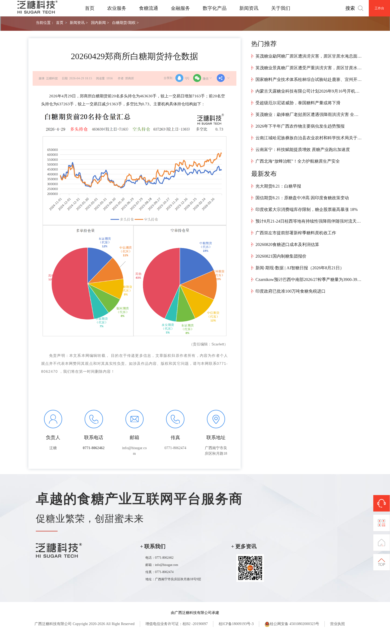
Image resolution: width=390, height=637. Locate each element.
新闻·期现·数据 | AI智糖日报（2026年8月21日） (299, 268)
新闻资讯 (248, 8)
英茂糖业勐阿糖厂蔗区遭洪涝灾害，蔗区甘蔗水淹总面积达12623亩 (308, 56)
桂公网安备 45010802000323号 (294, 624)
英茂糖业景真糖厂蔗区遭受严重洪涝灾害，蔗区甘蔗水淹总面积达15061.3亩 (308, 68)
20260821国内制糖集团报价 (280, 256)
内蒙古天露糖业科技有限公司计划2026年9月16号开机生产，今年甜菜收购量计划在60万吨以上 (308, 91)
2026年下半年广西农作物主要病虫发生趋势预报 (300, 126)
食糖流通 (148, 8)
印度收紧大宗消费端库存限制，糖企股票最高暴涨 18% (306, 209)
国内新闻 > (100, 22)
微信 (206, 78)
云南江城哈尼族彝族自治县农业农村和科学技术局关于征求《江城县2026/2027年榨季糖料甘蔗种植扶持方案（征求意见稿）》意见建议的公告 (308, 138)
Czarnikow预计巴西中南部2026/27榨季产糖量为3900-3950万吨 (308, 279)
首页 (89, 8)
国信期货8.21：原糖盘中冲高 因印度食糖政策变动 (302, 198)
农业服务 (116, 8)
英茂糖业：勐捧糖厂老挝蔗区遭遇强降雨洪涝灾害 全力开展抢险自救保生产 (308, 114)
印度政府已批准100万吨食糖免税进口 (290, 291)
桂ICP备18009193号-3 (236, 624)
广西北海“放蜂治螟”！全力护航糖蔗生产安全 (297, 161)
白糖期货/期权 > (125, 22)
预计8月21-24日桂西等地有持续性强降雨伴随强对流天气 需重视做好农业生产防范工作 (308, 221)
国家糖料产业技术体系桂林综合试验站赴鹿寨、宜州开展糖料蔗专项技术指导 (308, 79)
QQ (187, 78)
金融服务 (180, 8)
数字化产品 (215, 8)
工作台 (379, 8)
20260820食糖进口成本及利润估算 (287, 244)
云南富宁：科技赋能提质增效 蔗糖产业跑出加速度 (302, 149)
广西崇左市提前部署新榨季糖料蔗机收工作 (295, 233)
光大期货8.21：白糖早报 (278, 186)
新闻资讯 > (79, 22)
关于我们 (280, 8)
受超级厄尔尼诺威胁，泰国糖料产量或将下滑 (297, 103)
